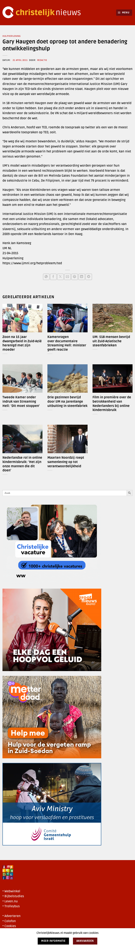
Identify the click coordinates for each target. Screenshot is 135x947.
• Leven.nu (10, 901)
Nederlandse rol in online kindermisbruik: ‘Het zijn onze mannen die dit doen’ (22, 464)
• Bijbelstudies (13, 896)
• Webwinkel (11, 891)
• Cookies (9, 926)
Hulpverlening (11, 36)
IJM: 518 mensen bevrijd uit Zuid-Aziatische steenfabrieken (111, 341)
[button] (124, 12)
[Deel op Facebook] (53, 277)
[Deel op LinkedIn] (81, 277)
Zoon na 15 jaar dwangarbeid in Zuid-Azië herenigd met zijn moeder (22, 343)
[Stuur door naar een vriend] (67, 277)
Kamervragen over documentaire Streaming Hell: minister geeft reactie (66, 343)
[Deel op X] (60, 277)
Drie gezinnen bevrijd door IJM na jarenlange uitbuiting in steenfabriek (67, 401)
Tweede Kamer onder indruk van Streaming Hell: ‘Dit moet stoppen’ (21, 401)
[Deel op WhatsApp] (46, 277)
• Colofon (9, 921)
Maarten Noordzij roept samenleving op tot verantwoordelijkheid (65, 462)
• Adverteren (11, 916)
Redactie (42, 60)
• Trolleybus (11, 906)
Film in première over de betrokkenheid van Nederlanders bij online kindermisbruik (112, 403)
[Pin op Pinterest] (74, 277)
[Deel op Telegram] (88, 277)
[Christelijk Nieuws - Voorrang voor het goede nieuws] (43, 12)
